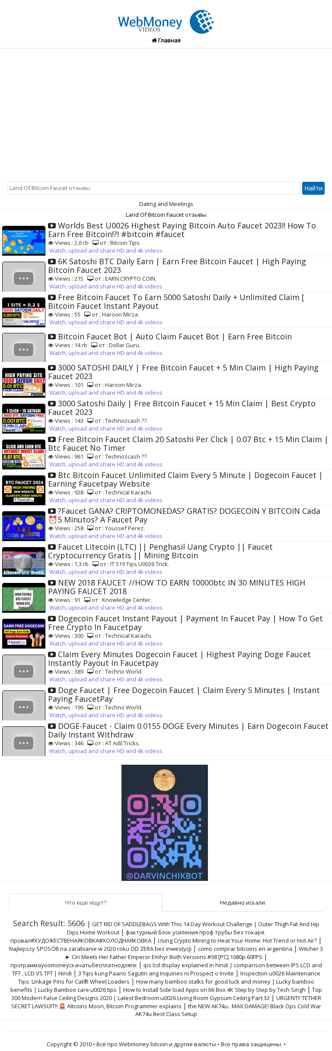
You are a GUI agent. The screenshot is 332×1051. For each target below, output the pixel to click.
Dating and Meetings (166, 204)
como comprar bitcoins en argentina (245, 949)
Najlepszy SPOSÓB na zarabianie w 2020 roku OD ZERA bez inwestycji (100, 949)
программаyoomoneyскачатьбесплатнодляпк (73, 965)
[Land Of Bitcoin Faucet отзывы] (166, 17)
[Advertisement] (166, 113)
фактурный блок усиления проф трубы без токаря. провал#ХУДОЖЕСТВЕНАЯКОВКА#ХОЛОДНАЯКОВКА (137, 936)
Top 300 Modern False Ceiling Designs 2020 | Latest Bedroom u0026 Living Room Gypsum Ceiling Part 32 (166, 994)
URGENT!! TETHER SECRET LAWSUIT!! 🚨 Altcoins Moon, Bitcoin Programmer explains (166, 1002)
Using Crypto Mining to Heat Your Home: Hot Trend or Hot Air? (237, 940)
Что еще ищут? (85, 902)
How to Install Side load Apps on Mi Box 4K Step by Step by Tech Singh (214, 990)
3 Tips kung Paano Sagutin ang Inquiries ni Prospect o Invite (156, 973)
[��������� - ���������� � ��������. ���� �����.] (166, 819)
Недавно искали (242, 902)
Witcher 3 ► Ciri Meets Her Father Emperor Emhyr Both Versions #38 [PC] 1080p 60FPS (194, 953)
